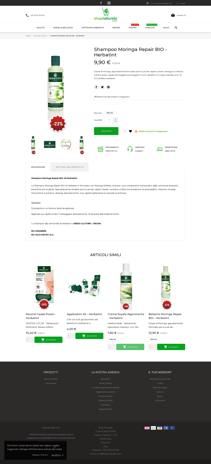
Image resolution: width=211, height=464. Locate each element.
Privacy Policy (105, 383)
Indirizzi (160, 392)
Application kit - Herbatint (84, 314)
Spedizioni (106, 379)
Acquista (106, 131)
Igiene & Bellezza (63, 27)
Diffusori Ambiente (93, 27)
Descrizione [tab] (38, 167)
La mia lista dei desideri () (161, 3)
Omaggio (151, 26)
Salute (40, 27)
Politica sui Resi (105, 400)
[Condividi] (96, 87)
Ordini (160, 383)
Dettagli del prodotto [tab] (69, 167)
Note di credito (160, 387)
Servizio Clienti (105, 396)
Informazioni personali (160, 379)
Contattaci (106, 405)
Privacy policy (40, 455)
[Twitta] (102, 87)
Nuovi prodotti (51, 379)
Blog (166, 27)
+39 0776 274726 (37, 15)
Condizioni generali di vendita (105, 387)
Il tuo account (160, 372)
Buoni (160, 396)
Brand (116, 27)
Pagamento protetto (105, 392)
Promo (134, 26)
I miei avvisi (160, 400)
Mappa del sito (105, 409)
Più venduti (51, 383)
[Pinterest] (108, 87)
